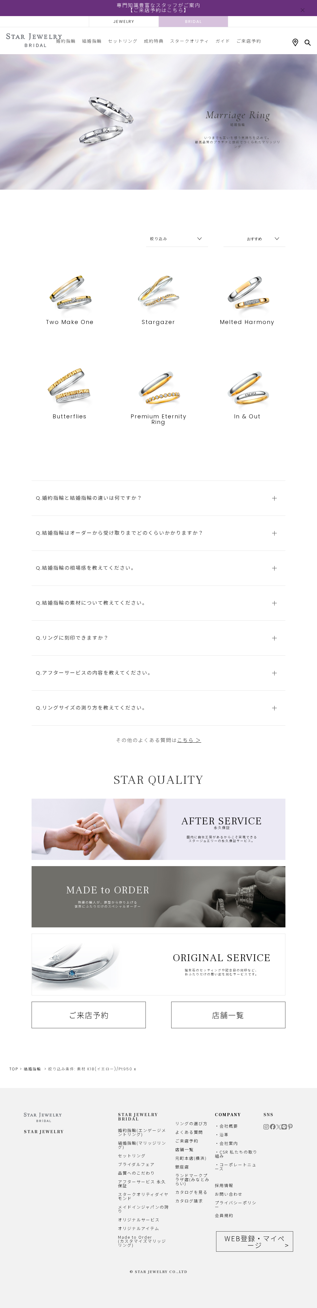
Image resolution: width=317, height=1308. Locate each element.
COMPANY (228, 1115)
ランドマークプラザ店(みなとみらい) (192, 1179)
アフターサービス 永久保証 (142, 1184)
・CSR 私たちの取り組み (236, 1154)
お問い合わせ (229, 1194)
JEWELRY (123, 21)
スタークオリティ (189, 41)
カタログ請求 (189, 1201)
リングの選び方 (191, 1123)
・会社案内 (226, 1143)
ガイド (222, 41)
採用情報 (224, 1185)
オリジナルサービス (139, 1220)
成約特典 (154, 41)
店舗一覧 (228, 1015)
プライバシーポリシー (236, 1205)
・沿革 (222, 1134)
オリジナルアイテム (138, 1228)
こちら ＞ (189, 740)
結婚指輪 (92, 41)
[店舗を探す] (295, 42)
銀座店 (182, 1167)
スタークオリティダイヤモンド (143, 1196)
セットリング (123, 41)
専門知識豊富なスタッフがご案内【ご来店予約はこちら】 (158, 8)
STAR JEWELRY (44, 1132)
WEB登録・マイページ (254, 1241)
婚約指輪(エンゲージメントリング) (142, 1132)
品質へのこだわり (136, 1173)
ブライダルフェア (136, 1164)
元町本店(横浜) (191, 1158)
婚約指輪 (66, 41)
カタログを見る (191, 1192)
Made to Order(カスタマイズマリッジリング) (142, 1241)
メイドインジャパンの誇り (143, 1209)
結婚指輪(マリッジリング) (142, 1145)
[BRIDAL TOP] (34, 40)
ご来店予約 (249, 41)
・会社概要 (226, 1126)
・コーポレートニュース (236, 1167)
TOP (13, 1069)
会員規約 (224, 1215)
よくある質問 (189, 1132)
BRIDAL (193, 21)
